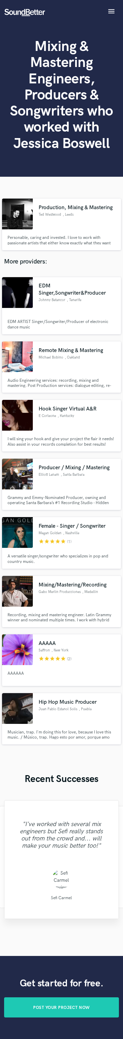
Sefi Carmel (61, 898)
